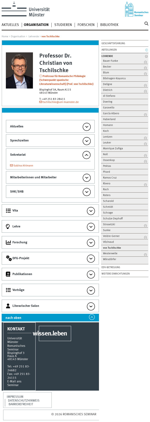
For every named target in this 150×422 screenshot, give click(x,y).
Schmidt (108, 207)
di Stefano (109, 96)
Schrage (108, 213)
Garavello (108, 107)
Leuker (107, 142)
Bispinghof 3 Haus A (16, 355)
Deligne (107, 84)
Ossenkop (109, 160)
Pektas (107, 166)
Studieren (63, 25)
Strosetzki (109, 224)
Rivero (106, 183)
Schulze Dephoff (113, 218)
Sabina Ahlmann (23, 165)
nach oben (13, 318)
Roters (106, 195)
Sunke (106, 230)
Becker (107, 67)
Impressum (15, 396)
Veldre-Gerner (111, 236)
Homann (108, 125)
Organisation (18, 36)
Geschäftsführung (113, 43)
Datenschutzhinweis (24, 400)
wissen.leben (50, 334)
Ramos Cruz (110, 178)
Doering (107, 102)
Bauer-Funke (110, 61)
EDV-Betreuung (111, 267)
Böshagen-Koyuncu (114, 78)
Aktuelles (10, 25)
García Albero (111, 113)
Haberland (109, 119)
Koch (106, 131)
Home (5, 36)
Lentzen (107, 137)
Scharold (108, 201)
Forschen (86, 25)
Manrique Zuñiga (113, 148)
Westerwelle (110, 253)
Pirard (106, 172)
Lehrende (34, 36)
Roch (106, 189)
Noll (105, 154)
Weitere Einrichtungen (116, 274)
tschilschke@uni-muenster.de (61, 102)
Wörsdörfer (109, 259)
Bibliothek (109, 25)
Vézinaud (108, 242)
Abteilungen (109, 50)
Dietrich (107, 90)
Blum (106, 72)
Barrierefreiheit (21, 404)
